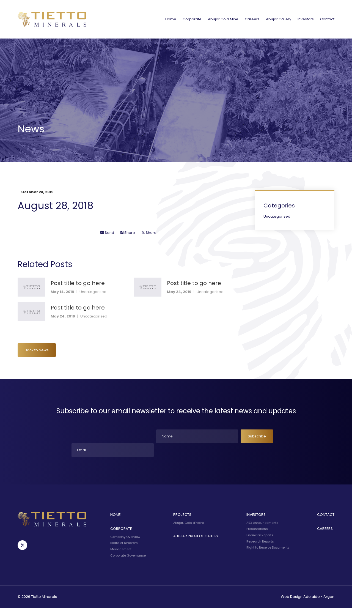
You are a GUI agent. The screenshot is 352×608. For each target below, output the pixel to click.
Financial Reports (259, 535)
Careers (252, 19)
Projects (182, 514)
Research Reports (260, 541)
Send (109, 232)
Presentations (257, 529)
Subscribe (257, 436)
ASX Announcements (262, 523)
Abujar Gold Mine (223, 19)
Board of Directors (124, 543)
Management (120, 549)
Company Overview (125, 537)
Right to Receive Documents (268, 547)
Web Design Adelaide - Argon (307, 596)
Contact (327, 19)
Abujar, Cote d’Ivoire (188, 523)
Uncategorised (92, 291)
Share (129, 232)
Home (170, 19)
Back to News (37, 350)
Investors (306, 19)
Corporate (192, 19)
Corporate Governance (128, 555)
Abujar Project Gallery (196, 536)
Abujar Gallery (278, 19)
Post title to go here (78, 283)
